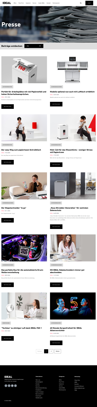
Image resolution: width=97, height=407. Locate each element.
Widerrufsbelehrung (79, 388)
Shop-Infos (77, 380)
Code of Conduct (40, 391)
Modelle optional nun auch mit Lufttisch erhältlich (72, 91)
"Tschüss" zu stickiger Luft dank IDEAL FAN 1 (21, 328)
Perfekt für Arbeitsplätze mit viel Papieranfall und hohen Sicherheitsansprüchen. (23, 92)
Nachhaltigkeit (39, 382)
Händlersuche (39, 397)
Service (61, 386)
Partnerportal (62, 389)
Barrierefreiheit (39, 393)
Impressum (38, 395)
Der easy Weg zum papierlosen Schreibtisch (21, 150)
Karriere (38, 386)
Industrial (61, 384)
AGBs (75, 382)
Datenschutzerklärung (41, 387)
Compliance (38, 389)
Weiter (58, 351)
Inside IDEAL (62, 387)
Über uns (38, 380)
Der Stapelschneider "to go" (13, 208)
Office (60, 380)
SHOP (89, 3)
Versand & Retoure (79, 386)
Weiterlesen (7, 106)
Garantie (76, 384)
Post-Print (61, 382)
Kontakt (37, 384)
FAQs (75, 390)
